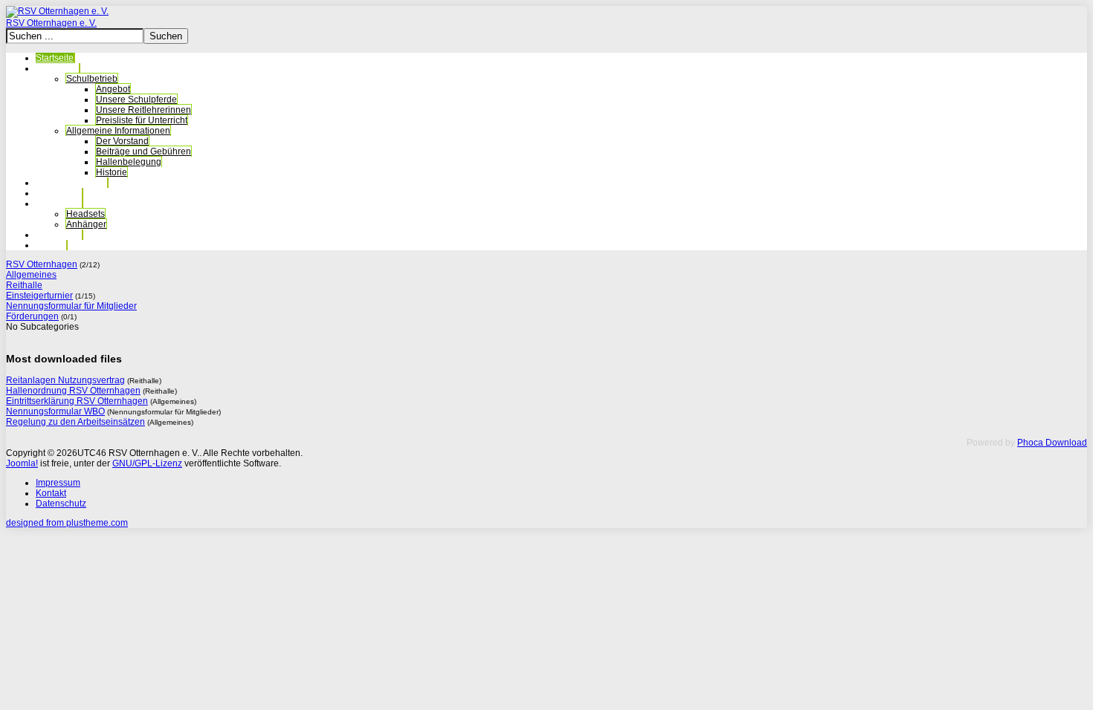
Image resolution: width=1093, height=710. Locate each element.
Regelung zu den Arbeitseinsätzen (75, 422)
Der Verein (57, 68)
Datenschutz (61, 503)
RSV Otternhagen (41, 264)
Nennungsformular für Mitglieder (71, 306)
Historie (111, 172)
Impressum (58, 483)
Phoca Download (1052, 442)
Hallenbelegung (128, 162)
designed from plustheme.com (67, 523)
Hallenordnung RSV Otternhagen (73, 390)
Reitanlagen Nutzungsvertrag (65, 380)
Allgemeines (31, 275)
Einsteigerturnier (39, 295)
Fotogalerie (59, 193)
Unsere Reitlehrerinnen (143, 110)
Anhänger (86, 224)
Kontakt (51, 245)
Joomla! (22, 463)
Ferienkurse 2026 (71, 183)
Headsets (85, 214)
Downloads (59, 234)
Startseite (55, 58)
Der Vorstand (122, 141)
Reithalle (24, 285)
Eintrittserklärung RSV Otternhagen (77, 401)
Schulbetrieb (91, 79)
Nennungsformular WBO (55, 411)
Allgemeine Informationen (118, 131)
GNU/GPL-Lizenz (147, 463)
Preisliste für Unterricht (141, 120)
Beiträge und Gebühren (143, 151)
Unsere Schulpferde (136, 99)
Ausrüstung (59, 203)
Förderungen (32, 316)
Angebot (113, 89)
